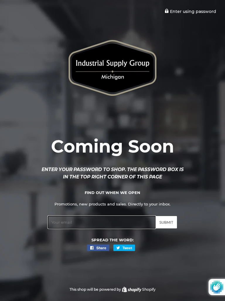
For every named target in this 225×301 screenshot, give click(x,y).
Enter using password (192, 11)
